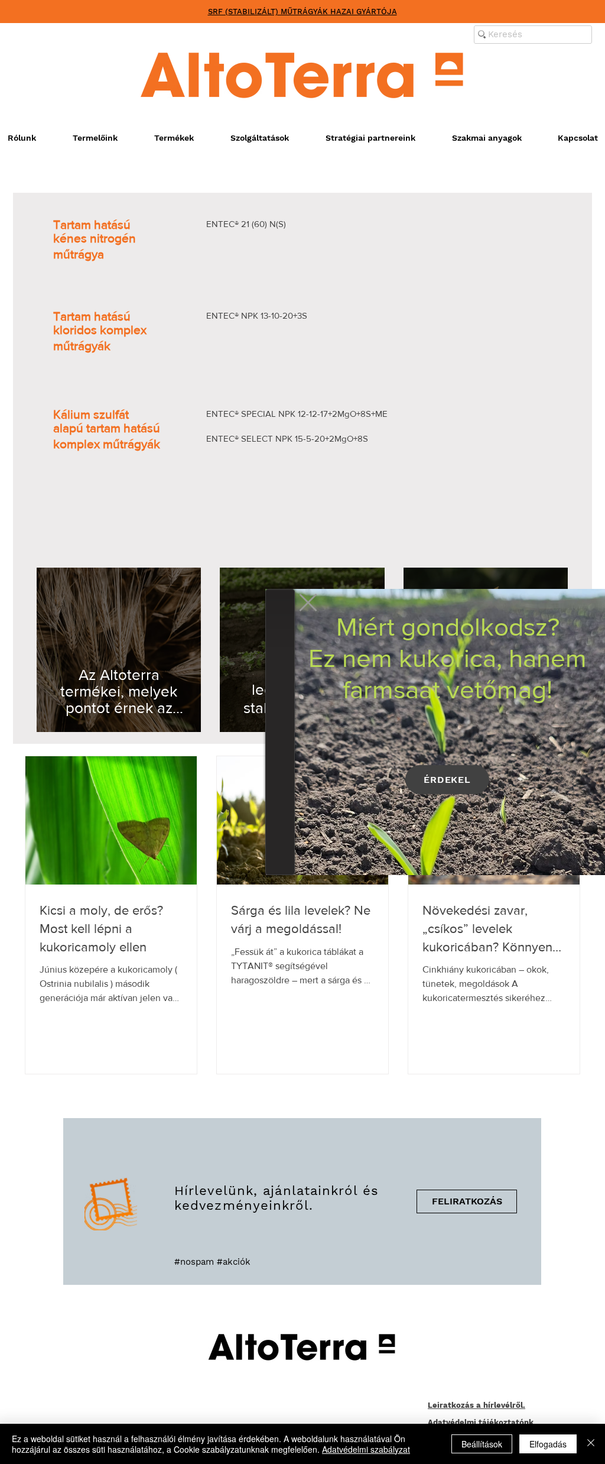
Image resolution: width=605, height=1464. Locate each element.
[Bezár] (591, 1444)
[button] (308, 602)
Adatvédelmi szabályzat (366, 1449)
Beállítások (481, 1444)
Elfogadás (548, 1444)
